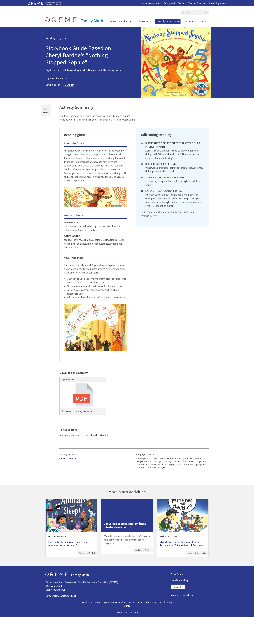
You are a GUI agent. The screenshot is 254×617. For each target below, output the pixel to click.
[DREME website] (45, 3)
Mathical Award (120, 119)
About (204, 21)
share (45, 112)
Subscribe (178, 586)
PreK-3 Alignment (217, 3)
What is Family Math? (122, 21)
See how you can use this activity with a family (83, 435)
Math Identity (59, 78)
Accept (119, 612)
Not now (133, 612)
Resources (145, 21)
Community (190, 21)
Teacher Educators (197, 3)
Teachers (181, 3)
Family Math (170, 3)
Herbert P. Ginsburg (67, 458)
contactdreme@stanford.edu (61, 595)
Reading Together (56, 38)
